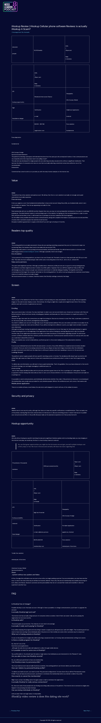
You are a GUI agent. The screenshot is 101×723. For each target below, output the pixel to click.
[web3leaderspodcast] (10, 6)
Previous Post (15, 711)
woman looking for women (31, 251)
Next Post (87, 711)
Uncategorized (16, 32)
